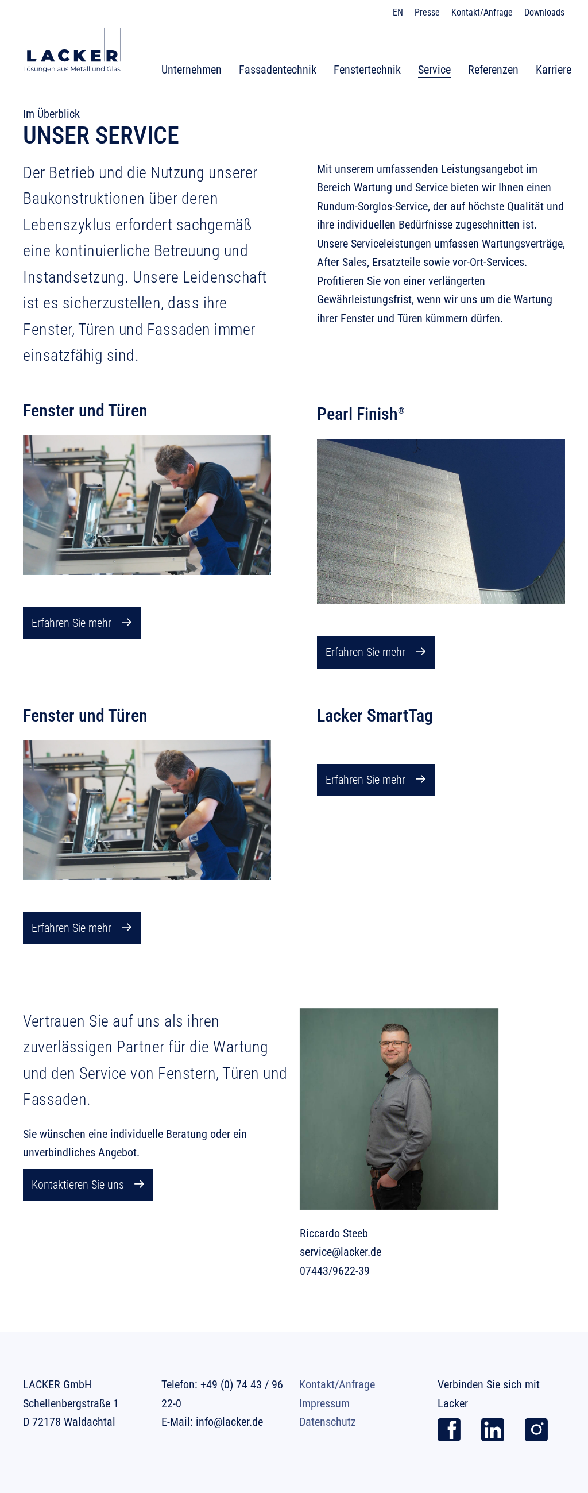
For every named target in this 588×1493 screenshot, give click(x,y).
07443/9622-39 (335, 1271)
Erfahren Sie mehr (71, 623)
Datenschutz (327, 1422)
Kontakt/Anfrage (337, 1384)
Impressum (324, 1403)
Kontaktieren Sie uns (78, 1184)
